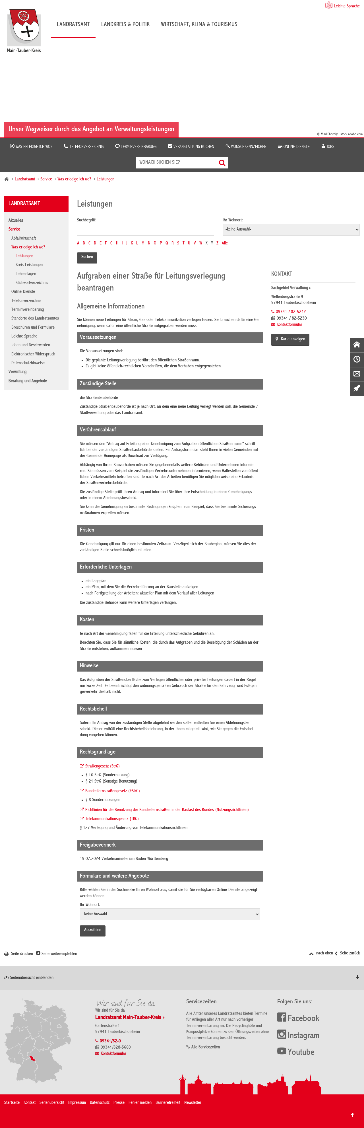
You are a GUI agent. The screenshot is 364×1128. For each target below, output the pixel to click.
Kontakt (30, 1103)
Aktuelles (16, 221)
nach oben (324, 953)
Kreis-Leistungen (29, 265)
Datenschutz (99, 1103)
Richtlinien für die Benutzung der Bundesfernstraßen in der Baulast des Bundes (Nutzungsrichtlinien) (167, 810)
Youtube (301, 1052)
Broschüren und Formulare (33, 328)
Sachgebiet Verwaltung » (291, 288)
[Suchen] (222, 162)
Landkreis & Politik (125, 25)
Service (46, 179)
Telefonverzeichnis (86, 147)
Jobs (330, 147)
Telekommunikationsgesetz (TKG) (112, 819)
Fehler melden (140, 1103)
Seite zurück (349, 953)
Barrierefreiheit (168, 1103)
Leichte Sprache (347, 6)
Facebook (303, 1019)
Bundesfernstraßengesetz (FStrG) (112, 791)
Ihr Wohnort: (233, 220)
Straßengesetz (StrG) (102, 766)
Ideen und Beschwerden (30, 345)
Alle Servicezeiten (205, 1047)
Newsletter (192, 1103)
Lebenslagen (26, 274)
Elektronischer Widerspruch (33, 354)
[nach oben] (353, 1115)
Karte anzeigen (293, 339)
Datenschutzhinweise (28, 363)
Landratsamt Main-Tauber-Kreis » (130, 1018)
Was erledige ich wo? (33, 147)
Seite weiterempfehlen (58, 954)
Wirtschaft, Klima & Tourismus (199, 25)
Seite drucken (21, 954)
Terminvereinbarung (138, 147)
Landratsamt (73, 25)
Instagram (303, 1036)
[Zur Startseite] (26, 32)
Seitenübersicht (52, 1103)
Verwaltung (17, 372)
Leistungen (105, 179)
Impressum (77, 1103)
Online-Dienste (296, 147)
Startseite (12, 1103)
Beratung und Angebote (28, 381)
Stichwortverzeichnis (32, 283)
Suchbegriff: (86, 220)
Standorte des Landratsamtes (35, 318)
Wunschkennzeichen (248, 147)
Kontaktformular (289, 325)
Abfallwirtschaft (23, 238)
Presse (119, 1103)
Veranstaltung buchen (193, 147)
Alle (225, 243)
